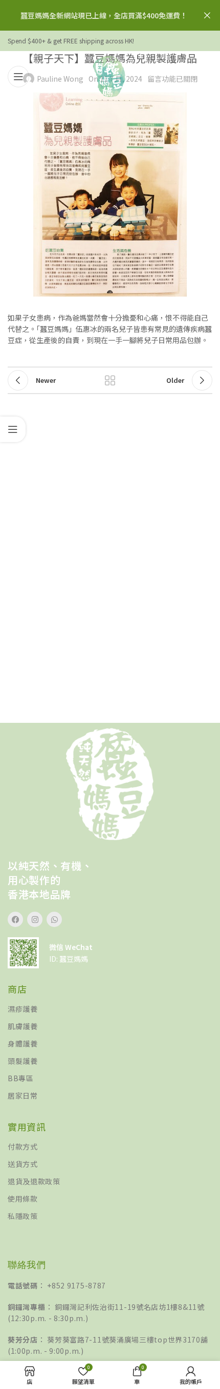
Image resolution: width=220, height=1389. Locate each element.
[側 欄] (13, 429)
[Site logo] (110, 75)
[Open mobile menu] (18, 76)
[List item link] (110, 1009)
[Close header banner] (207, 15)
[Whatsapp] (54, 919)
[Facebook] (15, 919)
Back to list (110, 380)
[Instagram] (34, 919)
